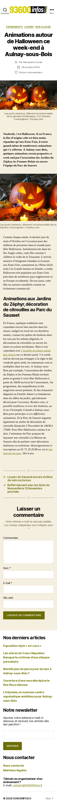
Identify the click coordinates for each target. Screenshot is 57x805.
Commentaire (10, 538)
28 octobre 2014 (31, 67)
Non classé (43, 27)
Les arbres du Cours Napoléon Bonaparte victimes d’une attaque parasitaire (26, 657)
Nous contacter (13, 765)
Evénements (14, 27)
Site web (8, 597)
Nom (7, 568)
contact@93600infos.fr (27, 785)
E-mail (7, 583)
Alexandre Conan (32, 62)
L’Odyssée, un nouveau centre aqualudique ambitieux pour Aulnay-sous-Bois (28, 696)
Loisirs (29, 27)
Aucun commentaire (30, 72)
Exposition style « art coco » (22, 645)
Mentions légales (14, 770)
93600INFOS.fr (22, 798)
